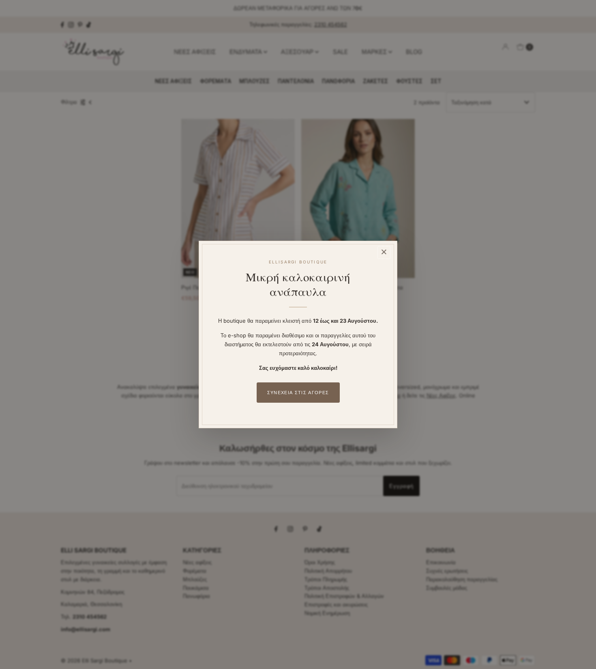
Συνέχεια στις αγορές (298, 392)
